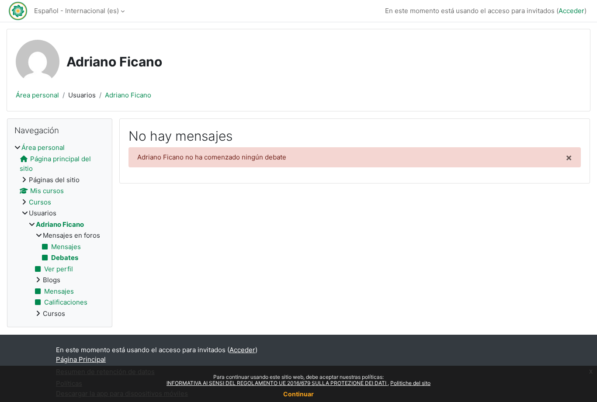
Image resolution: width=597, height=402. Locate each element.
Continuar (298, 394)
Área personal (37, 95)
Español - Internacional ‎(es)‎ (76, 11)
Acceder (571, 11)
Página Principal (81, 359)
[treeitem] (59, 231)
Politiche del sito (410, 383)
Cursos (40, 202)
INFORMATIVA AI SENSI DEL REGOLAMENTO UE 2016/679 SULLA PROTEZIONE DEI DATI (277, 383)
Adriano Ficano (128, 95)
